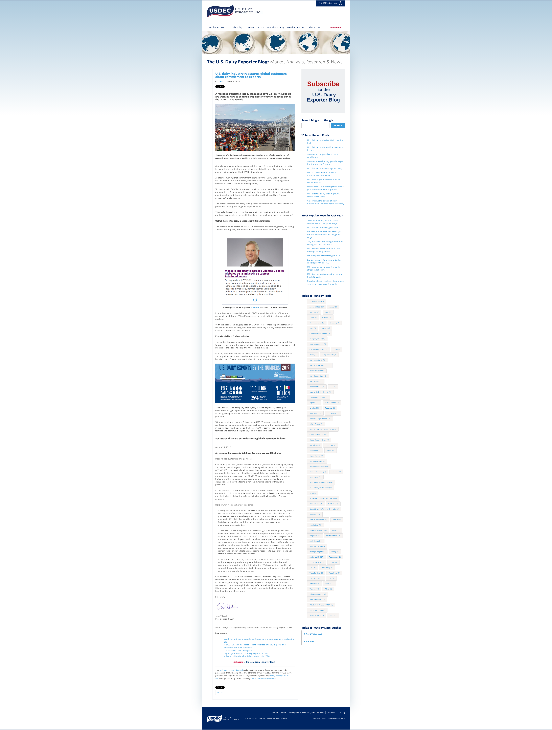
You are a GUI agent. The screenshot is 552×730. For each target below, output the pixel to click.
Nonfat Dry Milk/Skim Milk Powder (324, 509)
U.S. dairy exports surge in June (322, 227)
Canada (327, 318)
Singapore (315, 536)
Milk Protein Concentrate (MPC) (323, 498)
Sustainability (316, 557)
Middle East (315, 477)
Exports (220, 692)
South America (333, 536)
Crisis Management (318, 349)
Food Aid (330, 408)
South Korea (315, 541)
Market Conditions (318, 467)
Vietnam (314, 589)
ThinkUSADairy (316, 562)
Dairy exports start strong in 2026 (324, 256)
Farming (314, 408)
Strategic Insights (317, 552)
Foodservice (333, 413)
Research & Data (256, 27)
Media (283, 713)
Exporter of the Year (318, 397)
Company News (317, 339)
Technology (335, 557)
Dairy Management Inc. (319, 365)
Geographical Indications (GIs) (322, 429)
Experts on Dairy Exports (320, 392)
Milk (312, 493)
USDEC (221, 81)
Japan (330, 451)
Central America (316, 323)
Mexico (336, 472)
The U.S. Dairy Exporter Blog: (238, 61)
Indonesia (331, 445)
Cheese (334, 323)
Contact (275, 713)
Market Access (216, 27)
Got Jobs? (314, 445)
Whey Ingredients (317, 594)
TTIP (331, 578)
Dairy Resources (316, 371)
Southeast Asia (317, 546)
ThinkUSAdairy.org (328, 3)
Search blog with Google (317, 120)
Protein (337, 520)
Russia (336, 530)
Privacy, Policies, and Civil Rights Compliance (306, 713)
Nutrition (314, 514)
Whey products (317, 600)
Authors (310, 641)
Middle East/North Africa (320, 488)
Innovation (315, 451)
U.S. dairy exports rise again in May (324, 168)
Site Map (342, 713)
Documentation (316, 387)
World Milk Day (316, 616)
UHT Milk (314, 584)
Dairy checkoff (329, 355)
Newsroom (335, 27)
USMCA (329, 584)
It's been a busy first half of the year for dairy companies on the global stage (324, 235)
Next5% (333, 504)
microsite (254, 307)
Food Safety (315, 413)
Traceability (327, 568)
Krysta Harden (316, 456)
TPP (312, 568)
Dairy (312, 355)
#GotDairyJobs (316, 302)
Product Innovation (318, 520)
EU (333, 387)
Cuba (336, 349)
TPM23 (333, 562)
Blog (328, 312)
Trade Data (334, 573)
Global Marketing (275, 27)
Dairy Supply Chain (317, 376)
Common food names (319, 333)
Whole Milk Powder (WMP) (321, 605)
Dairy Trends (315, 381)
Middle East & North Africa (320, 482)
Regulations (315, 525)
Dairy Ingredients (317, 360)
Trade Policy (236, 27)
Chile (312, 328)
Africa (333, 307)
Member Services (295, 27)
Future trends (316, 424)
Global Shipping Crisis (319, 440)
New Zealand (315, 504)
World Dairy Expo (317, 610)
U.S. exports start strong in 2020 (240, 650)
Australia (314, 312)
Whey (328, 589)
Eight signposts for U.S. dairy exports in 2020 (246, 653)
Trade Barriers (316, 573)
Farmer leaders (332, 403)
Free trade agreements (320, 419)
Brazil (313, 318)
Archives (314, 634)
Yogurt (333, 616)
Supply (335, 552)
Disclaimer (331, 713)
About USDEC (315, 27)
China (326, 328)
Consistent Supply (317, 344)
